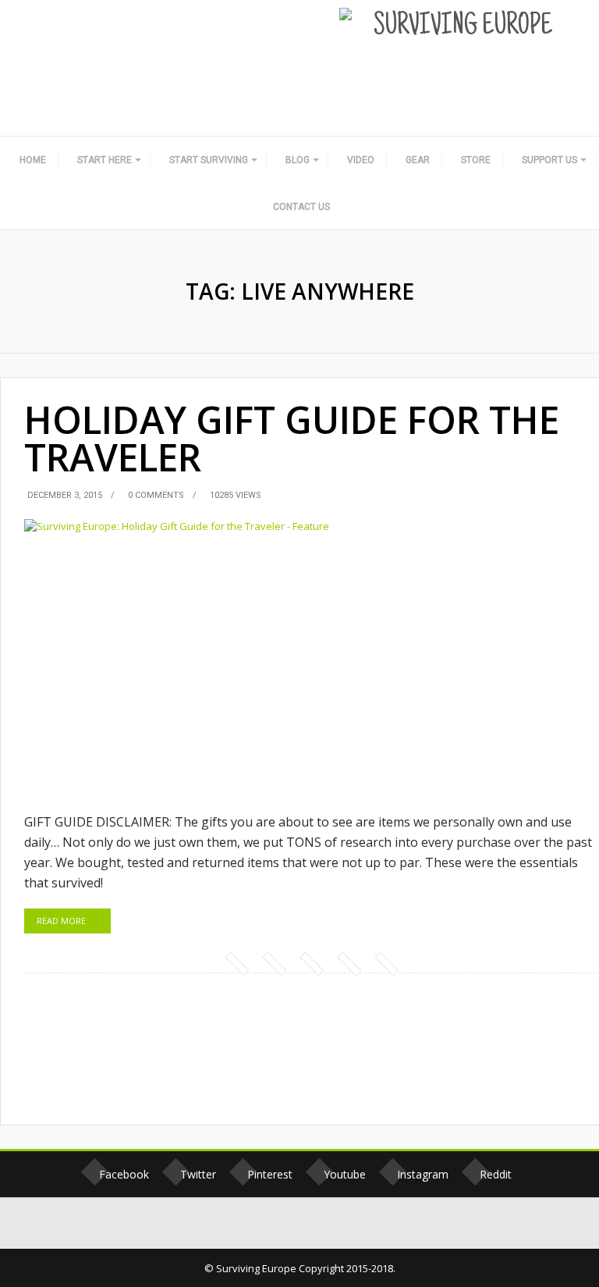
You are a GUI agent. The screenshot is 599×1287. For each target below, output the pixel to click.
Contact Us (301, 206)
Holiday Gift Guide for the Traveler (291, 438)
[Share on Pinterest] (311, 963)
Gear (418, 160)
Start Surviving (208, 160)
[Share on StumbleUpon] (348, 963)
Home (32, 160)
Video (360, 160)
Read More (61, 920)
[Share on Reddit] (386, 963)
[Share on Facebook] (236, 963)
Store (476, 160)
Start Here (104, 160)
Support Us (549, 160)
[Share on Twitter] (273, 963)
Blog (297, 160)
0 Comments (156, 495)
